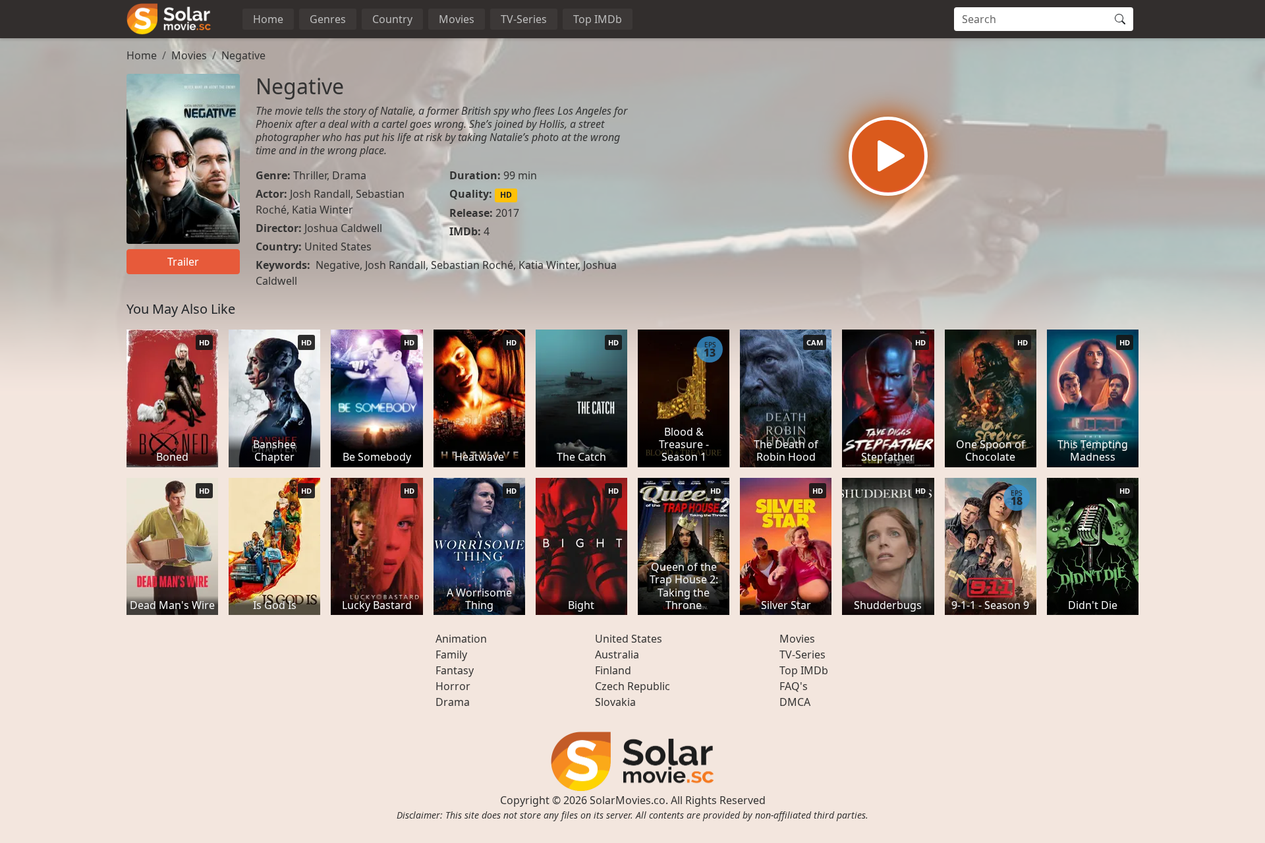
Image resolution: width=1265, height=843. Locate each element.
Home (268, 19)
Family (451, 654)
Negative (243, 55)
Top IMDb (597, 19)
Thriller (310, 175)
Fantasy (455, 670)
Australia (617, 654)
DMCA (794, 702)
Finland (613, 670)
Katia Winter (322, 209)
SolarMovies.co (627, 800)
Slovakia (615, 702)
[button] (888, 156)
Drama (349, 175)
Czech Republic (632, 686)
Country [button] (392, 19)
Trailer (183, 261)
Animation (461, 638)
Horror (453, 686)
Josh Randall (320, 194)
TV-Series (524, 19)
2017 (507, 213)
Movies (456, 19)
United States (338, 246)
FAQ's (793, 686)
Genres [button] (328, 19)
